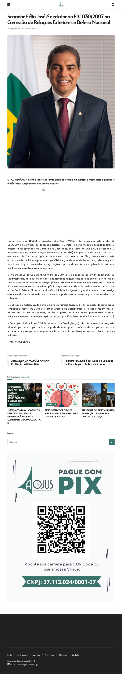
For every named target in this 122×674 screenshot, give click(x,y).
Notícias (32, 28)
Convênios (49, 654)
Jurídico (36, 654)
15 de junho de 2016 (16, 28)
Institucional (22, 654)
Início (9, 654)
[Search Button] (112, 442)
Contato (75, 654)
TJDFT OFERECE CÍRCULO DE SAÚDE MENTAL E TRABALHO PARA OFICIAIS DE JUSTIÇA (61, 413)
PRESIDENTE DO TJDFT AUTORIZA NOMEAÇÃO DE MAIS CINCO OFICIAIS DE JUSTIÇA (98, 413)
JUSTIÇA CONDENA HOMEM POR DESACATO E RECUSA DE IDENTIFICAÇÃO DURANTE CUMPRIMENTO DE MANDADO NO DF (24, 416)
